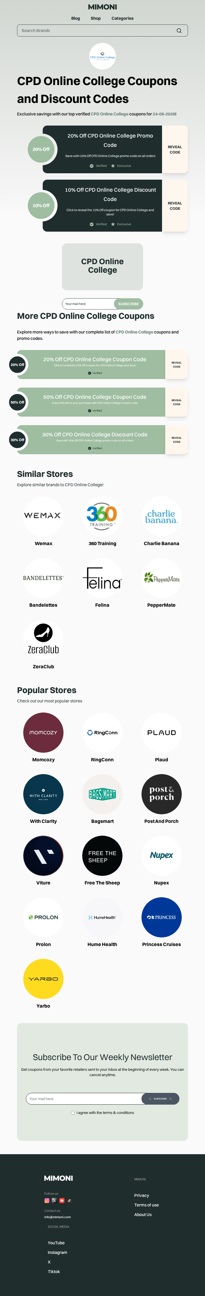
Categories (123, 18)
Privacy (141, 1195)
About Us (143, 1214)
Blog (75, 18)
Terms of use (146, 1205)
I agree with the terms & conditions (105, 1112)
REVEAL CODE (175, 149)
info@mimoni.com (57, 1217)
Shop (96, 18)
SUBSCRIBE (128, 303)
